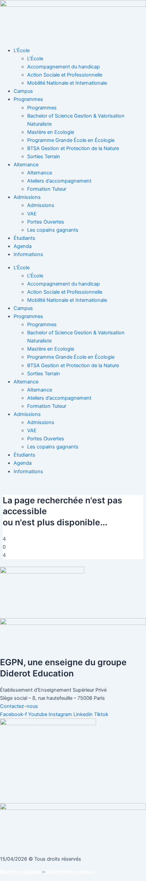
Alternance (26, 165)
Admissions (27, 197)
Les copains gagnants (52, 230)
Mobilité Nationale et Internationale (67, 83)
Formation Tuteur (46, 189)
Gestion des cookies (70, 872)
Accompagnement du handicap (63, 67)
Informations (28, 254)
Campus (23, 91)
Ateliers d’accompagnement (59, 181)
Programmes (28, 99)
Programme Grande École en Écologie (70, 140)
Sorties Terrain (43, 156)
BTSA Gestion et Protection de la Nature (73, 148)
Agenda (23, 246)
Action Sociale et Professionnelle (64, 75)
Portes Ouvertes (45, 222)
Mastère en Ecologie (50, 132)
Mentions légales (20, 872)
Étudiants (24, 238)
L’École (22, 50)
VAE (32, 214)
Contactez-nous (19, 706)
